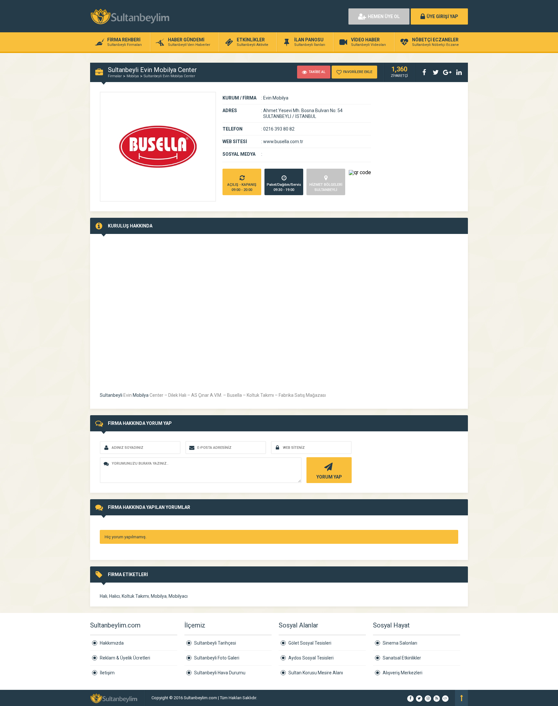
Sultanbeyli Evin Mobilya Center (169, 76)
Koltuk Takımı (135, 596)
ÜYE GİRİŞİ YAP (442, 16)
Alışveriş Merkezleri (402, 672)
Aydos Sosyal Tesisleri (311, 657)
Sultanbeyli (111, 395)
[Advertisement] (269, 16)
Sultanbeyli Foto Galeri (216, 657)
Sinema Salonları (400, 643)
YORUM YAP (329, 476)
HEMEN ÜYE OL (384, 16)
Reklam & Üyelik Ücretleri (125, 657)
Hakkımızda (112, 643)
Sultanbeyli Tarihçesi (215, 643)
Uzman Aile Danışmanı (279, 697)
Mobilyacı (178, 596)
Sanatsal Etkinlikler (402, 657)
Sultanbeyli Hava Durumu (219, 672)
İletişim (107, 672)
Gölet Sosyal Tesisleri (309, 643)
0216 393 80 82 (278, 129)
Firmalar (115, 76)
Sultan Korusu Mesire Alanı (315, 672)
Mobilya (133, 76)
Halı (103, 596)
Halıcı (114, 596)
